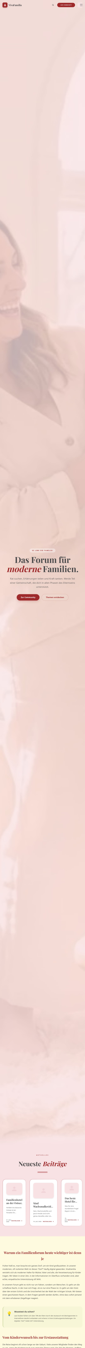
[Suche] (53, 5)
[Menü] (80, 4)
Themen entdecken (55, 597)
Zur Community (66, 5)
